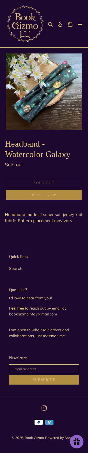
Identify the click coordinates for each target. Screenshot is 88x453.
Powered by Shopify (61, 438)
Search (15, 268)
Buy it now (44, 195)
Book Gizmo (34, 438)
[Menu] (80, 23)
